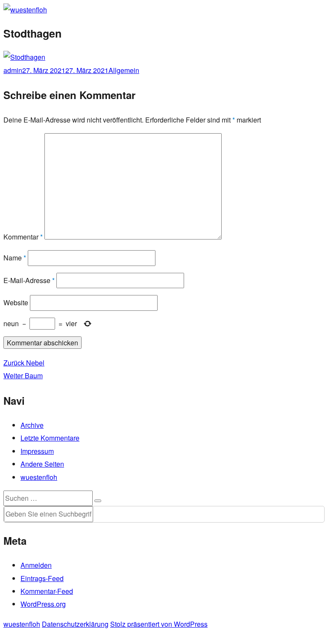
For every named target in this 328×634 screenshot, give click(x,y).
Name (14, 258)
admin (12, 70)
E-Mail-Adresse (29, 280)
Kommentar (23, 237)
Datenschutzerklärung (75, 624)
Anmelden (36, 565)
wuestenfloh (38, 477)
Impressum (37, 451)
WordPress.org (43, 604)
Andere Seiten (42, 464)
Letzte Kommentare (49, 438)
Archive (32, 425)
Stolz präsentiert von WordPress (159, 624)
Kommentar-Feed (46, 591)
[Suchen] (97, 501)
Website (15, 302)
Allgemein (123, 70)
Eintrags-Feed (42, 578)
